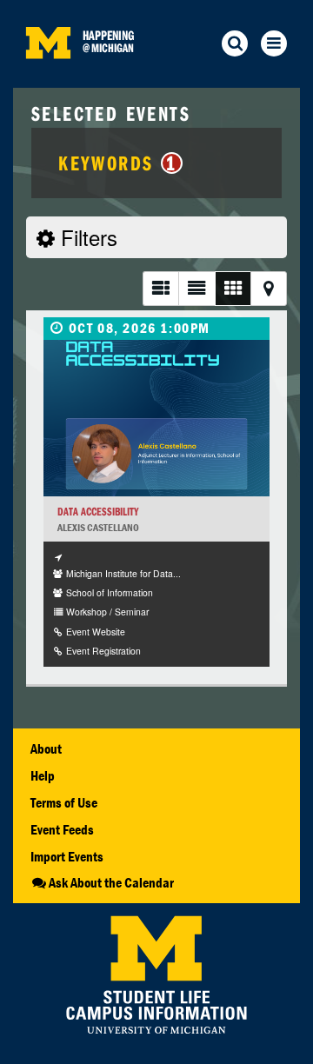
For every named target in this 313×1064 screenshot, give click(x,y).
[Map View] (268, 288)
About (46, 748)
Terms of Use (63, 802)
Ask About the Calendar (111, 882)
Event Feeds (62, 829)
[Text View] (196, 288)
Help (42, 775)
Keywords (117, 163)
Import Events (66, 856)
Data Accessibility (98, 511)
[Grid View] (232, 288)
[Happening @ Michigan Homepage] (48, 77)
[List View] (160, 288)
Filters (86, 237)
